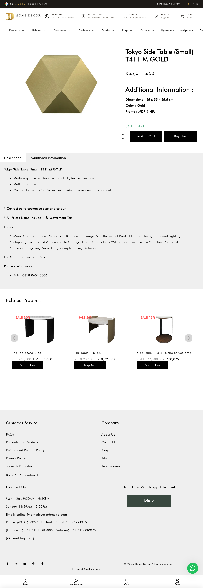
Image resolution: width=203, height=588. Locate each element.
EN (189, 4)
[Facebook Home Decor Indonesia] (8, 563)
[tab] (13, 157)
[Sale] (177, 581)
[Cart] (127, 581)
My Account (76, 584)
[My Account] (76, 581)
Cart (126, 584)
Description (13, 158)
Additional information (48, 158)
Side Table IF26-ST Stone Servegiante (101, 353)
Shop (25, 584)
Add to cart (146, 136)
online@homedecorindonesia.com (41, 514)
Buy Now (180, 136)
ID (197, 4)
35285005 (45, 530)
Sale (177, 584)
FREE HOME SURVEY (168, 4)
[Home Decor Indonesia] (23, 16)
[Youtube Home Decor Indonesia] (25, 563)
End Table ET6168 (25, 353)
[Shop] (25, 581)
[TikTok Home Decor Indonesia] (43, 563)
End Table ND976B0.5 (153, 353)
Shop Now (27, 365)
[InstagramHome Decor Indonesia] (17, 563)
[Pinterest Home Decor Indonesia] (34, 563)
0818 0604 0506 (34, 275)
